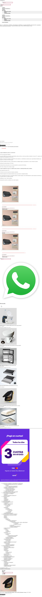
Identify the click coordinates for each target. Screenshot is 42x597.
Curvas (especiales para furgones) (5, 25)
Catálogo (3, 7)
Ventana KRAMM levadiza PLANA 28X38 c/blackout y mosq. (10, 405)
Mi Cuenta (3, 10)
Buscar (3, 571)
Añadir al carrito (2, 145)
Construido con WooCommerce (5, 568)
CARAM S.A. (2, 0)
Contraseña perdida (7, 13)
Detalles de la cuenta (7, 11)
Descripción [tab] (4, 148)
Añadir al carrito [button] (4, 256)
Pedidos (5, 12)
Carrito (3, 573)
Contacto (3, 9)
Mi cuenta (3, 570)
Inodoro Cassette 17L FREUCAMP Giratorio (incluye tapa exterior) (10, 325)
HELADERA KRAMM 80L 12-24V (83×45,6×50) (8, 365)
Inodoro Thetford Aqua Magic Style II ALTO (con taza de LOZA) (10, 345)
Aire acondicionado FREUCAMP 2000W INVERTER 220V (9, 425)
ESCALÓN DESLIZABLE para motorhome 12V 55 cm (9, 385)
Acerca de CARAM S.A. (6, 8)
